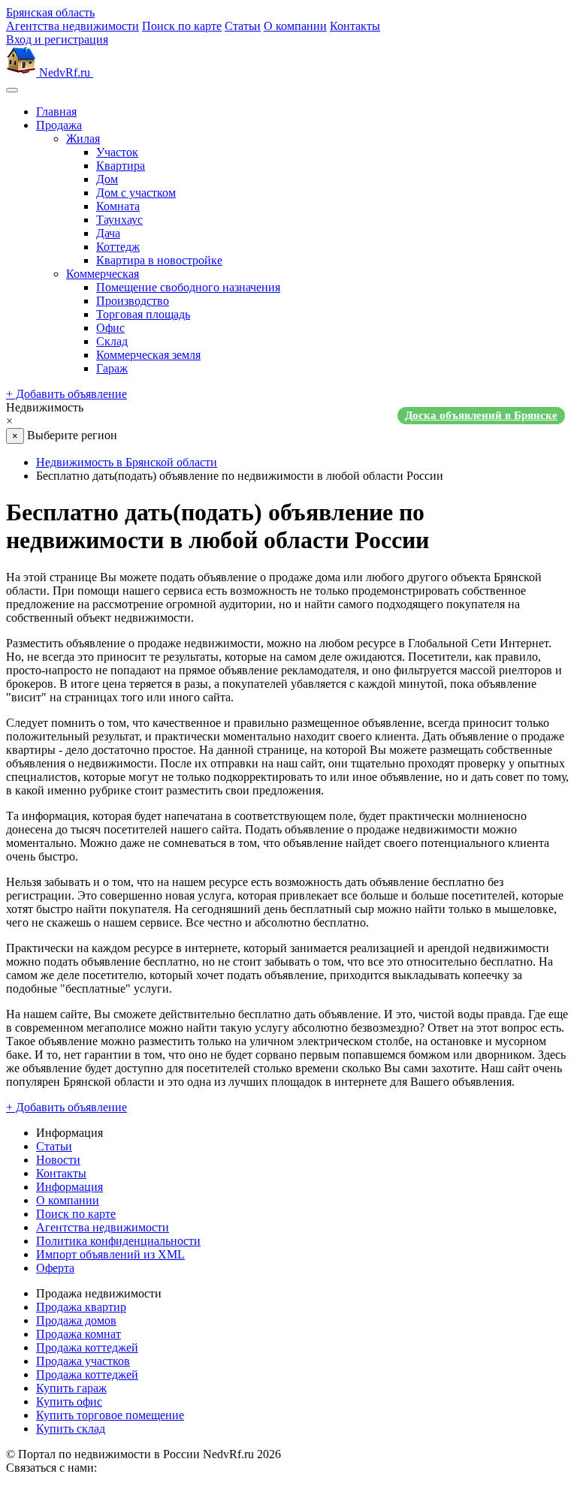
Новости (58, 1159)
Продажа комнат (78, 1334)
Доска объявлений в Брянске (481, 415)
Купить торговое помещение (110, 1415)
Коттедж (118, 246)
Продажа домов (76, 1320)
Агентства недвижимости (72, 26)
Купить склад (70, 1428)
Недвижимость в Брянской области (126, 462)
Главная (56, 111)
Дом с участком (136, 192)
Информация (69, 1186)
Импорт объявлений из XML (110, 1254)
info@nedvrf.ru (137, 1467)
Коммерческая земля (148, 354)
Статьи (243, 26)
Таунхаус (119, 219)
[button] (288, 414)
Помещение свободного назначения (188, 287)
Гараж (112, 368)
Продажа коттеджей (87, 1347)
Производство (132, 300)
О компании (295, 26)
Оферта (55, 1267)
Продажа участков (83, 1361)
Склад (112, 341)
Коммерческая (102, 273)
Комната (118, 206)
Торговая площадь (143, 314)
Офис (110, 327)
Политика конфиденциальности (118, 1240)
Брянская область (50, 12)
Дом (107, 179)
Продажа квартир (81, 1307)
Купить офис (69, 1401)
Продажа (59, 125)
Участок (117, 152)
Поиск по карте (182, 26)
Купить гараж (71, 1388)
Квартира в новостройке (159, 260)
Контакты (355, 26)
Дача (108, 233)
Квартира (120, 165)
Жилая (83, 138)
